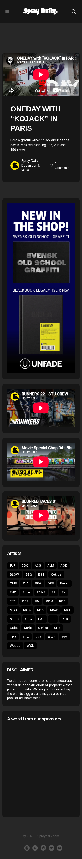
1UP (12, 565)
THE (13, 637)
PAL (41, 619)
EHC (13, 592)
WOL (30, 645)
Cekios (56, 574)
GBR (25, 601)
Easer (64, 583)
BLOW (14, 574)
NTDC (14, 619)
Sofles (43, 628)
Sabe (14, 628)
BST (41, 574)
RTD (65, 619)
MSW (54, 610)
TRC (25, 637)
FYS (12, 601)
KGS (62, 601)
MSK (40, 610)
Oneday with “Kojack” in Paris (35, 118)
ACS (38, 565)
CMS (13, 583)
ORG (28, 619)
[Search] (73, 11)
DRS (51, 583)
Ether (26, 592)
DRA (38, 583)
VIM (64, 637)
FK (53, 592)
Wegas (15, 645)
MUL (67, 610)
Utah (51, 637)
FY (64, 592)
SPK (57, 628)
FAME (41, 592)
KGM (49, 601)
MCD (13, 610)
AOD (63, 565)
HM (37, 601)
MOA (27, 610)
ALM (50, 565)
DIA (25, 583)
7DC (25, 565)
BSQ (29, 574)
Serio (28, 628)
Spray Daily (29, 161)
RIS (53, 619)
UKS (38, 637)
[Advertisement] (41, 769)
